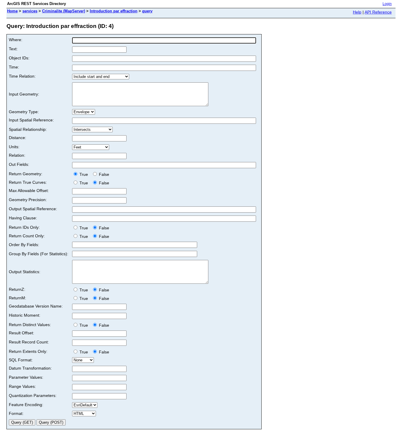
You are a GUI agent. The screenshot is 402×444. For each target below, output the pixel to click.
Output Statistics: (24, 271)
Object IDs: (19, 58)
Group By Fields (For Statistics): (38, 253)
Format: (16, 413)
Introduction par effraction (113, 11)
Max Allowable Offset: (29, 190)
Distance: (17, 137)
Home (12, 11)
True (84, 174)
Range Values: (22, 386)
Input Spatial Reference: (31, 120)
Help (357, 12)
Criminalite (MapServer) (63, 11)
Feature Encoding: (26, 404)
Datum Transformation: (30, 368)
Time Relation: (22, 76)
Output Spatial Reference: (33, 208)
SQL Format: (21, 360)
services (29, 11)
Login (387, 4)
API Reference (378, 12)
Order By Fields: (24, 244)
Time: (14, 67)
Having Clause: (23, 218)
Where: (15, 39)
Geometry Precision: (28, 199)
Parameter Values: (26, 377)
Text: (13, 48)
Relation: (17, 155)
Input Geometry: (24, 94)
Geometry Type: (24, 111)
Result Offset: (21, 333)
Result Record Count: (29, 342)
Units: (14, 146)
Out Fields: (19, 164)
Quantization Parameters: (33, 395)
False (103, 174)
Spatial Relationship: (28, 129)
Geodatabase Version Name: (36, 306)
